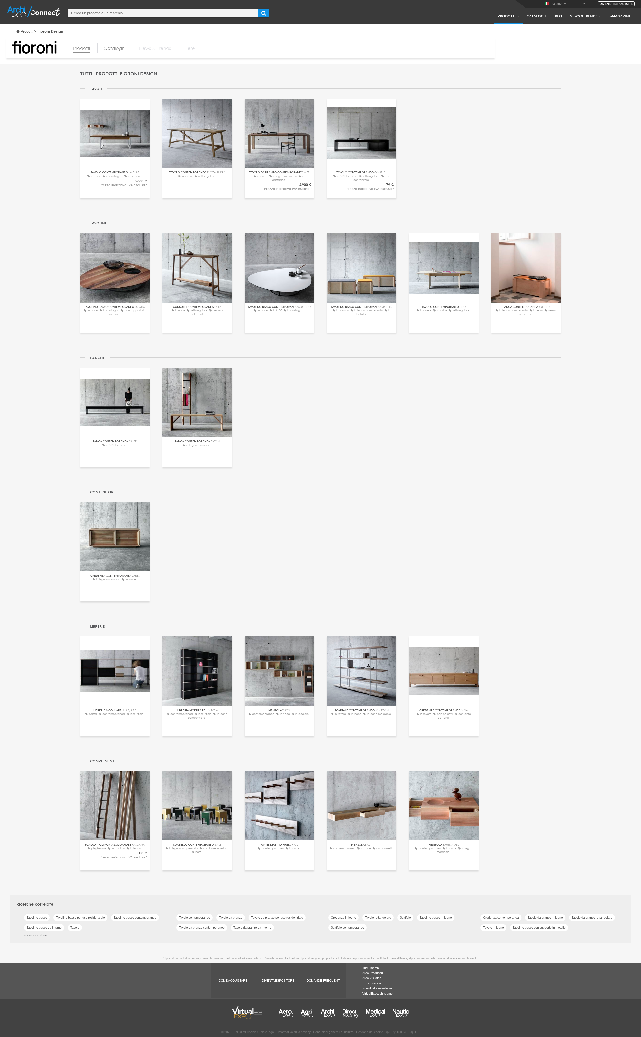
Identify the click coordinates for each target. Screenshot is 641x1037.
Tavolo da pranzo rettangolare (592, 917)
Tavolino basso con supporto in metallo (539, 927)
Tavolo (74, 927)
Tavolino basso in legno (436, 917)
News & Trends (583, 16)
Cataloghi (537, 16)
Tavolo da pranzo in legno (545, 917)
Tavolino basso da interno (44, 927)
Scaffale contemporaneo (347, 927)
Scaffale (405, 917)
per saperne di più (35, 934)
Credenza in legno (343, 917)
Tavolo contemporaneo (194, 917)
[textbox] (163, 13)
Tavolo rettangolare (378, 917)
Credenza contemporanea (501, 917)
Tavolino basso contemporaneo (135, 917)
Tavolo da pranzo (230, 917)
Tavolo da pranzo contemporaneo (202, 927)
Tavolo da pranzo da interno (252, 927)
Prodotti (507, 16)
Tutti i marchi (371, 968)
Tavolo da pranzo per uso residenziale (277, 917)
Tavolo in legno (493, 927)
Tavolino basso (37, 917)
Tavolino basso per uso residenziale (80, 917)
